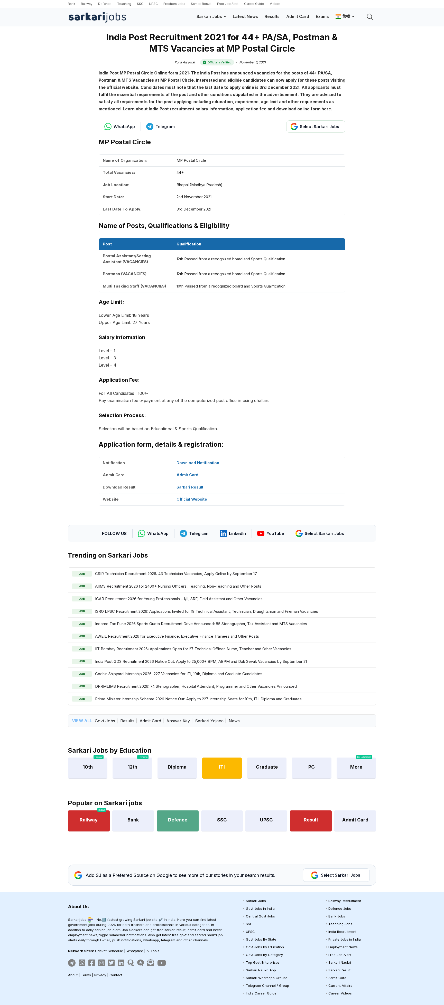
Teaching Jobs (340, 924)
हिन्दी (345, 16)
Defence (105, 4)
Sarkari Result (201, 4)
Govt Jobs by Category (264, 955)
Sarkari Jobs (209, 16)
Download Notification (198, 462)
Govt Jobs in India (260, 908)
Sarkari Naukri (339, 962)
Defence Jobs (339, 908)
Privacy (100, 975)
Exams (322, 16)
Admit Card (297, 16)
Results (272, 16)
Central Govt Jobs (260, 916)
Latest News (245, 16)
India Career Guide (261, 993)
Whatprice (134, 951)
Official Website (192, 499)
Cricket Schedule (109, 951)
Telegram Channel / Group (267, 985)
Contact (115, 975)
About (73, 975)
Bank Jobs (336, 916)
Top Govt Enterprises (263, 962)
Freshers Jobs (174, 4)
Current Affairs (340, 985)
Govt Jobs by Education (265, 947)
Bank (71, 4)
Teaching (124, 4)
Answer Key (178, 720)
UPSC (153, 4)
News (234, 720)
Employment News (343, 947)
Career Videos (340, 993)
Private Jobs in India (344, 939)
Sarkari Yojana (209, 720)
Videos (275, 4)
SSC (140, 4)
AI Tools (152, 951)
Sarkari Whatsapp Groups (267, 978)
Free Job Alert (227, 4)
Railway (86, 4)
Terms (86, 975)
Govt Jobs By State (261, 939)
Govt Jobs (105, 720)
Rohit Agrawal (184, 62)
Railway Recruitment (344, 901)
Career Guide (254, 4)
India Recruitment (342, 932)
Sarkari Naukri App (261, 970)
